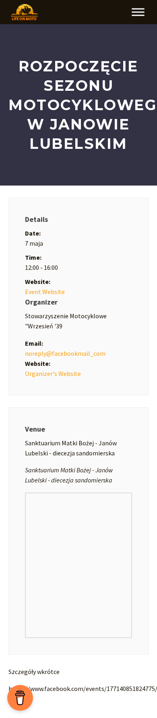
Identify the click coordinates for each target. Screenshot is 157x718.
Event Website (45, 292)
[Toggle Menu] (138, 12)
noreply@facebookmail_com (65, 353)
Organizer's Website (53, 373)
